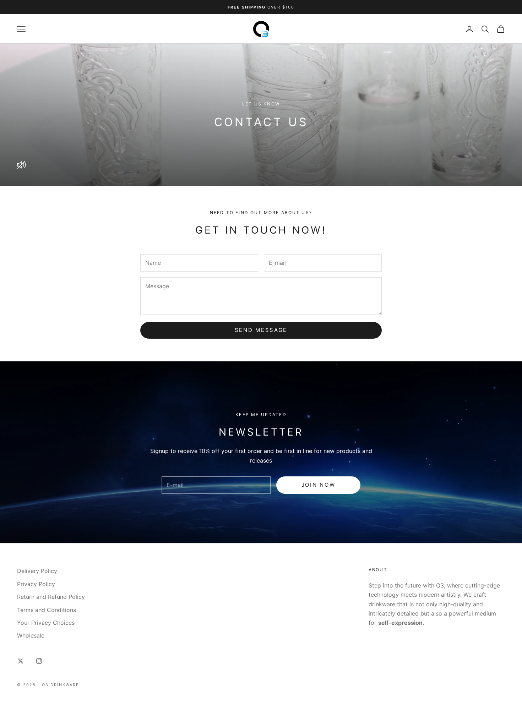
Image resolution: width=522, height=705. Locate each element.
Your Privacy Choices (46, 622)
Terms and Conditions (46, 609)
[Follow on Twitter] (20, 661)
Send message (261, 330)
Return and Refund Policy (51, 596)
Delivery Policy (37, 570)
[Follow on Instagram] (39, 661)
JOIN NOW (318, 484)
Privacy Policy (36, 584)
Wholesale (30, 635)
